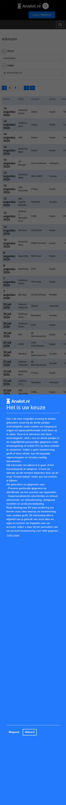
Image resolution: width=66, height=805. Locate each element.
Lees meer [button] (13, 535)
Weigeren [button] (14, 732)
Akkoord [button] (29, 732)
